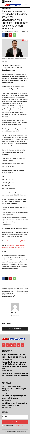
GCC (3, 359)
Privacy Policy (19, 425)
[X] (6, 35)
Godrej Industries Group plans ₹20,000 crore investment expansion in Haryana (15, 374)
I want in (14, 421)
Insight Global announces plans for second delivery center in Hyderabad (14, 355)
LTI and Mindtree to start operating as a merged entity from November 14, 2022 (22, 290)
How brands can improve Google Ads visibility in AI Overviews (14, 396)
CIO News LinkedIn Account (13, 245)
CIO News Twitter (20, 247)
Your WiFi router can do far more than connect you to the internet (14, 404)
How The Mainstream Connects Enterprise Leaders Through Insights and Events (14, 388)
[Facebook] (3, 35)
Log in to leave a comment (15, 328)
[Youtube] (22, 345)
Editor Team (6, 31)
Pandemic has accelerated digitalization (16, 241)
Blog (3, 393)
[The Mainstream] (13, 5)
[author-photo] (15, 310)
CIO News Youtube (11, 247)
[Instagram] (7, 345)
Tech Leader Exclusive (6, 8)
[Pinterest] (10, 35)
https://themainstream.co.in (15, 315)
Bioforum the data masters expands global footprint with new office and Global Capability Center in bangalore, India (14, 365)
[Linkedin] (11, 345)
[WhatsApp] (14, 35)
